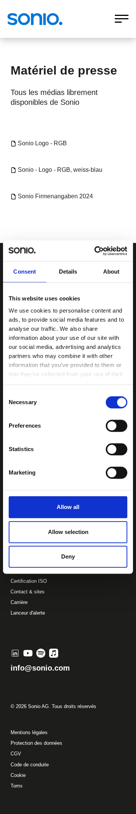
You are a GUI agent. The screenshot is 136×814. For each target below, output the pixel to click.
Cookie (18, 775)
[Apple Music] (53, 653)
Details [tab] (68, 271)
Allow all (68, 507)
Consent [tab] (24, 271)
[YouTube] (27, 653)
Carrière (19, 602)
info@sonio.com (40, 668)
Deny (68, 556)
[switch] (116, 426)
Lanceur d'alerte (28, 613)
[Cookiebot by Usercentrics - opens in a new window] (96, 251)
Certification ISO (29, 581)
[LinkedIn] (15, 653)
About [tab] (111, 271)
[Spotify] (40, 653)
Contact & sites (28, 592)
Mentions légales (29, 732)
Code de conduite (30, 764)
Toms (17, 786)
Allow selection (68, 532)
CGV (16, 753)
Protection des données (36, 743)
